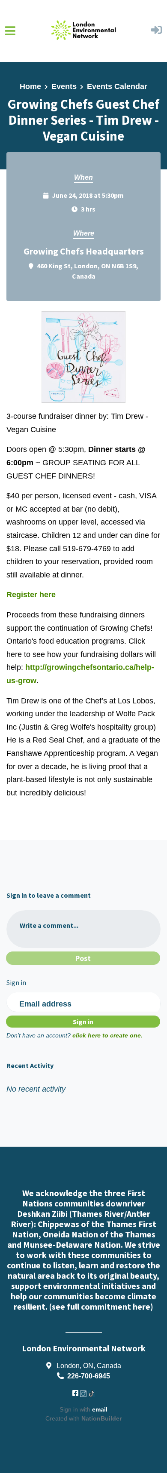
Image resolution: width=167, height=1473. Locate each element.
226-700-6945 (88, 1376)
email (99, 1409)
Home (30, 86)
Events (64, 86)
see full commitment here (101, 1306)
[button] (156, 31)
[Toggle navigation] (10, 30)
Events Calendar (117, 86)
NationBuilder (101, 1418)
